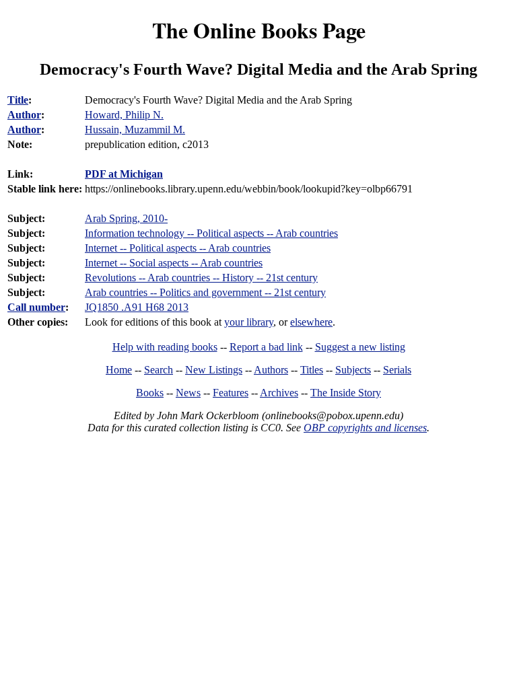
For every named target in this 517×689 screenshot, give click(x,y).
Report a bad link (266, 347)
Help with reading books (164, 347)
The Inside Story (345, 392)
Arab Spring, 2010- (126, 218)
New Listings (213, 369)
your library (248, 322)
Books (150, 392)
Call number (36, 307)
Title (17, 100)
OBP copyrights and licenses (365, 427)
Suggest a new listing (360, 347)
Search (158, 369)
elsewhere (311, 322)
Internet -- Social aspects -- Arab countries (174, 262)
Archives (279, 392)
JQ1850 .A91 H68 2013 (136, 307)
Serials (397, 369)
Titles (311, 369)
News (188, 392)
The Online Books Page (259, 30)
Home (119, 369)
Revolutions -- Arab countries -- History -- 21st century (201, 277)
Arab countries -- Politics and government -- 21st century (205, 292)
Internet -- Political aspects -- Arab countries (178, 248)
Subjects (353, 369)
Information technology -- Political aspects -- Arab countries (211, 233)
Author (24, 114)
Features (230, 392)
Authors (271, 369)
